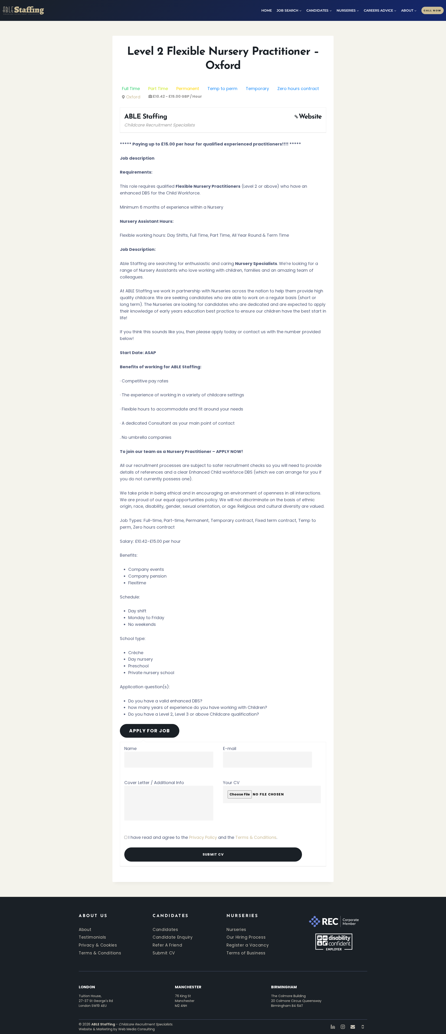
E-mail (229, 748)
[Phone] (362, 1026)
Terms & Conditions (255, 837)
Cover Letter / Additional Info (154, 782)
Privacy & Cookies (98, 945)
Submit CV (164, 953)
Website (310, 116)
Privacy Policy (203, 837)
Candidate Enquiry (173, 937)
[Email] (352, 1026)
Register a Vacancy (247, 945)
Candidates (165, 929)
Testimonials (92, 937)
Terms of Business (246, 953)
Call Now (432, 10)
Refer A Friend (167, 945)
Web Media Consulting (136, 1029)
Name (130, 748)
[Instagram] (342, 1026)
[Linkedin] (332, 1026)
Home (266, 10)
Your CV (231, 782)
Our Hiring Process (246, 937)
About (85, 929)
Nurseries (236, 929)
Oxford (133, 97)
